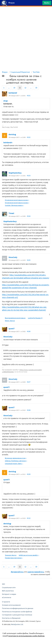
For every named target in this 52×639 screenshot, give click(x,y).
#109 (28, 474)
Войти (46, 2)
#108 (28, 410)
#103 (28, 175)
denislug (12, 134)
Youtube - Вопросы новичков (14, 205)
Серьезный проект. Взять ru (14, 463)
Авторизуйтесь (17, 571)
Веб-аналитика (8, 591)
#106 (28, 331)
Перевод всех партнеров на (14, 558)
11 (20, 87)
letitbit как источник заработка (29, 555)
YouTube (36, 72)
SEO (3, 584)
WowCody (13, 257)
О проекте (6, 602)
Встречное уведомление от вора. (16, 458)
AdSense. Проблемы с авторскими (16, 461)
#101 (28, 95)
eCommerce (6, 597)
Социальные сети (9, 587)
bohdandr (13, 93)
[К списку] (7, 76)
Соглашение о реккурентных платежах (17, 615)
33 (36, 87)
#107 (28, 382)
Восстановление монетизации (15, 318)
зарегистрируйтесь (35, 571)
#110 (28, 518)
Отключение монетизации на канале (17, 200)
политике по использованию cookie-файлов (26, 636)
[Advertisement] (26, 12)
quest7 (12, 328)
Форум (5, 72)
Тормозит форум (10, 555)
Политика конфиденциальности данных (17, 608)
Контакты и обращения (11, 618)
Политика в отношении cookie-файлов (17, 611)
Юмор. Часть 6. (10, 321)
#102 (28, 137)
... (9, 87)
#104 (28, 216)
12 (25, 87)
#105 (28, 260)
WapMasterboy (15, 173)
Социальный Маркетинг (20, 72)
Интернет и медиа (9, 594)
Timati (11, 213)
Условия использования (11, 605)
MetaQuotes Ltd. (17, 624)
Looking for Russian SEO (35, 318)
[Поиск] (39, 3)
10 (14, 87)
